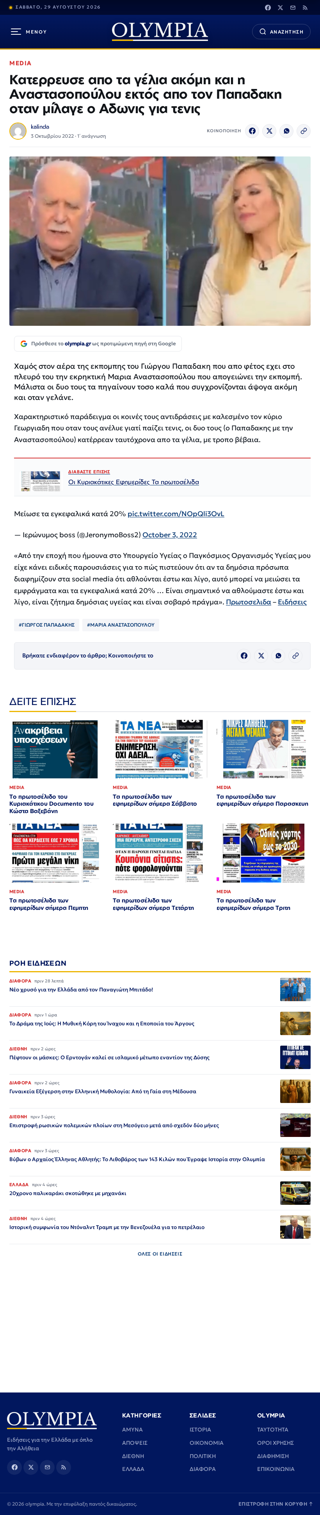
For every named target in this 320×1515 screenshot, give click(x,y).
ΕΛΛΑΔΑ (133, 1468)
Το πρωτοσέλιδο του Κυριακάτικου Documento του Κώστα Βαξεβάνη (51, 804)
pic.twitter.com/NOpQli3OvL (176, 513)
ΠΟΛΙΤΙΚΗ (203, 1456)
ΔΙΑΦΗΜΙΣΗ (273, 1456)
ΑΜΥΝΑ (132, 1429)
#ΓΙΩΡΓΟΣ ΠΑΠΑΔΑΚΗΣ (47, 625)
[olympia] (160, 32)
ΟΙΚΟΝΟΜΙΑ (207, 1442)
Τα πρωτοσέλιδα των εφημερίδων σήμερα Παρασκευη (262, 800)
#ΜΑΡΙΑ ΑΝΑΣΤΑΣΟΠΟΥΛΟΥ (121, 625)
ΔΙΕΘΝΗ (133, 1456)
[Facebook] (267, 7)
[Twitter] (280, 7)
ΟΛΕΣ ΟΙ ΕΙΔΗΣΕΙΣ (160, 1254)
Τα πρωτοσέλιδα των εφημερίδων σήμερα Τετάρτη (153, 904)
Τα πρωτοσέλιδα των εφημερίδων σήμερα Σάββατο (155, 800)
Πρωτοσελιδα (248, 601)
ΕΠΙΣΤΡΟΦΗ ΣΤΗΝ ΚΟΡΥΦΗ (275, 1504)
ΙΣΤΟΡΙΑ (200, 1429)
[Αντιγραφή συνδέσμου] (304, 131)
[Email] (292, 7)
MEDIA (20, 63)
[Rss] (305, 7)
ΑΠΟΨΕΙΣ (135, 1442)
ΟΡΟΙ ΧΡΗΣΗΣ (275, 1442)
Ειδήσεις (292, 601)
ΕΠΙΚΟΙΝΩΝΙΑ (276, 1468)
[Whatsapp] (286, 131)
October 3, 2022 (169, 534)
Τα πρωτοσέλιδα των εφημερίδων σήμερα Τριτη (253, 904)
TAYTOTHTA (272, 1429)
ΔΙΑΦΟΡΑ (203, 1468)
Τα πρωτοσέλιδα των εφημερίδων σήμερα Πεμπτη (48, 904)
